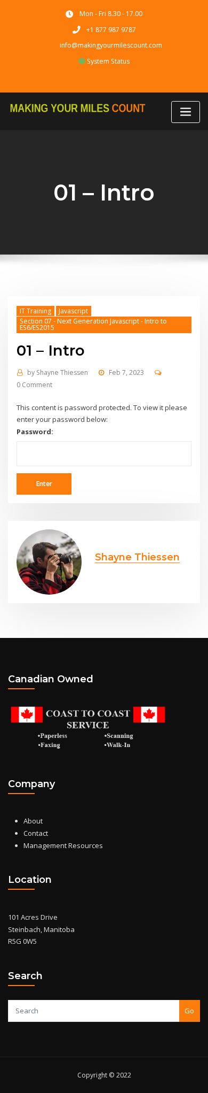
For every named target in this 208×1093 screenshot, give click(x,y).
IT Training (35, 310)
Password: (35, 431)
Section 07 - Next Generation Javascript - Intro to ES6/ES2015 (93, 324)
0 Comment (34, 384)
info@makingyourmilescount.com (111, 45)
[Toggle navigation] (185, 112)
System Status (107, 61)
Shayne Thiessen (57, 372)
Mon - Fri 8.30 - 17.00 (110, 13)
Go (189, 1010)
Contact (35, 833)
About (33, 821)
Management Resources (63, 845)
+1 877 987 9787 (111, 29)
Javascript (73, 310)
